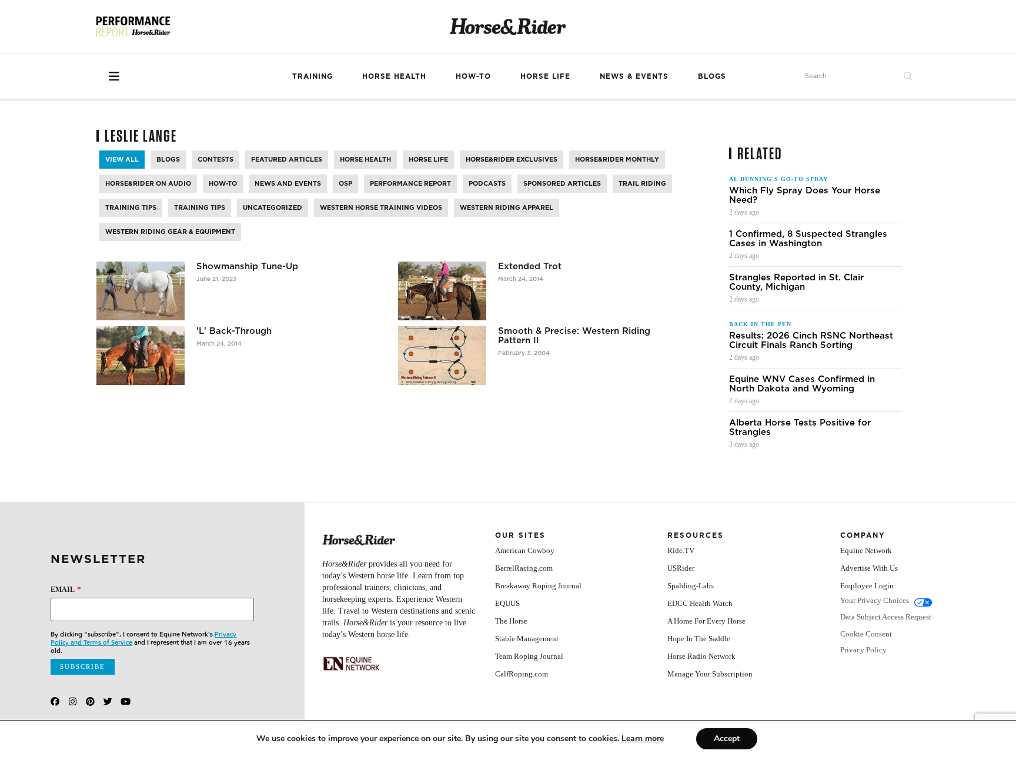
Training (312, 76)
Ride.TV (680, 550)
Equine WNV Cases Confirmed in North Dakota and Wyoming (802, 383)
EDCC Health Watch (700, 603)
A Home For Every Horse (706, 621)
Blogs (712, 76)
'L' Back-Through (234, 331)
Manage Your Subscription (710, 673)
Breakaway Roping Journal (538, 585)
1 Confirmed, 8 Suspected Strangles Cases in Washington (808, 238)
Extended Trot (530, 266)
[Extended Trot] (442, 291)
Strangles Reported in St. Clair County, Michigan (796, 282)
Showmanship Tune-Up (247, 266)
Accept (727, 738)
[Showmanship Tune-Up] (140, 291)
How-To (473, 76)
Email (66, 589)
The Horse (511, 621)
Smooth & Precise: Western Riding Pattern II (574, 335)
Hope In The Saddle (698, 638)
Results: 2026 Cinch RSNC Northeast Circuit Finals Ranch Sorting (811, 340)
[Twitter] (107, 701)
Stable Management (527, 638)
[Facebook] (55, 701)
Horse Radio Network (701, 656)
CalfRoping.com (521, 673)
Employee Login (867, 585)
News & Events (634, 76)
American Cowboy (524, 550)
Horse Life (545, 76)
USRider (680, 568)
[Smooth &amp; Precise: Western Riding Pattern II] (442, 355)
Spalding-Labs (690, 585)
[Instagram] (72, 701)
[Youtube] (125, 701)
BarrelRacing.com (524, 568)
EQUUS (507, 603)
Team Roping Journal (529, 656)
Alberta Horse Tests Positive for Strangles (800, 427)
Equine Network (866, 550)
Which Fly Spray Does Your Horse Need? (804, 195)
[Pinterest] (90, 701)
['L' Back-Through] (140, 355)
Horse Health (394, 76)
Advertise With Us (869, 568)
